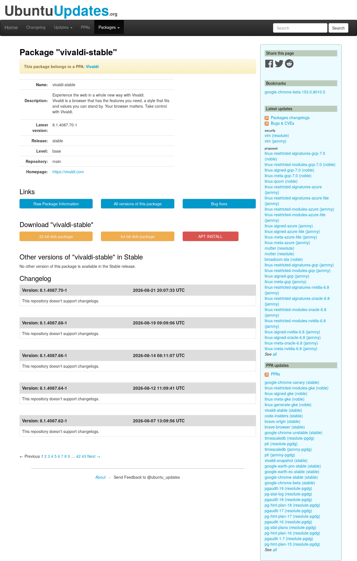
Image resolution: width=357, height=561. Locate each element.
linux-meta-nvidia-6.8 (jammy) (291, 348)
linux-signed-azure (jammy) (289, 225)
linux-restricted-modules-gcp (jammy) (298, 270)
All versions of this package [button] (138, 203)
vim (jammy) (275, 141)
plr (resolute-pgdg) (281, 443)
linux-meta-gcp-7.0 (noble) (288, 175)
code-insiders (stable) (284, 415)
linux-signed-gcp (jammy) (287, 276)
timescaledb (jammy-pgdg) (288, 449)
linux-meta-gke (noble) (285, 399)
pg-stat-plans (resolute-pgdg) (290, 527)
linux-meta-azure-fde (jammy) (291, 237)
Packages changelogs (290, 117)
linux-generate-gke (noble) (288, 404)
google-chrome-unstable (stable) (293, 432)
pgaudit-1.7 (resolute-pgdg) (289, 538)
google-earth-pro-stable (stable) (293, 466)
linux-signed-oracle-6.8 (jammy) (293, 337)
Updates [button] (62, 27)
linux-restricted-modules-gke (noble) (297, 388)
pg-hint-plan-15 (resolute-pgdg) (292, 544)
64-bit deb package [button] (138, 236)
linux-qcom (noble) (281, 181)
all (275, 354)
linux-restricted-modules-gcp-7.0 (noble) (300, 164)
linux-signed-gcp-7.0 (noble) (289, 170)
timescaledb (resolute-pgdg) (289, 438)
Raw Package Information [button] (56, 203)
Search (338, 28)
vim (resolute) (277, 135)
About (100, 477)
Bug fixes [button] (219, 203)
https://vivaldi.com (68, 171)
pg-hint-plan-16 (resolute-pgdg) (292, 533)
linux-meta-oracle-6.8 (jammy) (291, 343)
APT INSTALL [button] (210, 236)
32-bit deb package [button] (56, 236)
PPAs (85, 27)
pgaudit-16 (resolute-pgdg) (288, 521)
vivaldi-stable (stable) (283, 410)
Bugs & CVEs (282, 123)
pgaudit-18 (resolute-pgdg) (288, 499)
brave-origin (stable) (282, 421)
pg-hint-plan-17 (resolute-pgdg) (292, 516)
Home (11, 27)
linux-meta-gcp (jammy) (286, 281)
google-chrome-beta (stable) (290, 482)
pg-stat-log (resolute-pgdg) (288, 494)
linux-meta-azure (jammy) (287, 242)
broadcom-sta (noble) (284, 259)
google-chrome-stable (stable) (291, 477)
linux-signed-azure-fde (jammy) (292, 231)
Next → (93, 456)
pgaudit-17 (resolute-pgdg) (288, 510)
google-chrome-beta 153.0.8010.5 (295, 92)
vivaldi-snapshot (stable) (286, 460)
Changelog (35, 27)
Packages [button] (107, 27)
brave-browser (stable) (285, 427)
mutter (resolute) (279, 248)
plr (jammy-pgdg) (280, 455)
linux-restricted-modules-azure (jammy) (299, 209)
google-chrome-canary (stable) (292, 382)
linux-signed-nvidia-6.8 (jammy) (292, 331)
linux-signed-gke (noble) (286, 393)
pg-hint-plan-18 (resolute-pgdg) (292, 505)
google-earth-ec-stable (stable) (292, 471)
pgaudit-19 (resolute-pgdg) (288, 488)
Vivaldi (92, 66)
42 (78, 456)
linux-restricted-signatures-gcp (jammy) (299, 265)
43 (84, 456)
